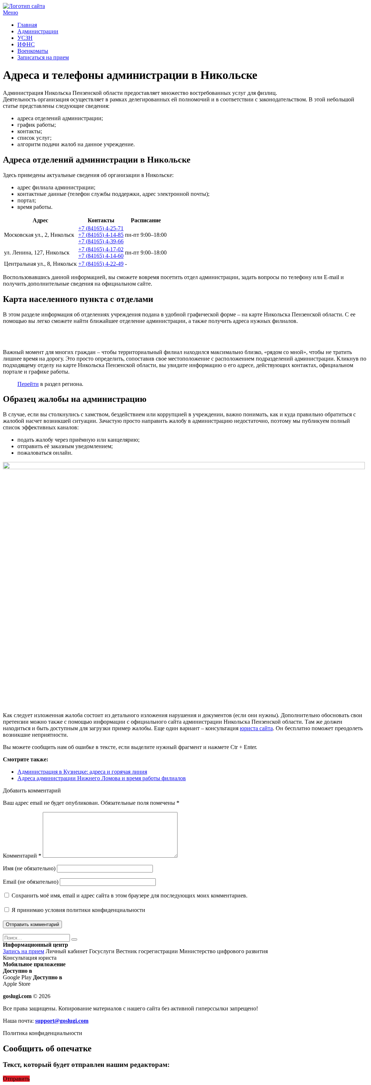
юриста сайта (256, 728)
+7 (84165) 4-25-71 (101, 228)
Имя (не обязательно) (29, 868)
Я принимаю (77, 910)
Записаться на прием (43, 57)
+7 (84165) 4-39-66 (101, 241)
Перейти (28, 384)
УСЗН (25, 38)
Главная (27, 25)
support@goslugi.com (61, 1021)
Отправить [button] (16, 1079)
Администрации (37, 31)
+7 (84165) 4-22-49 (101, 264)
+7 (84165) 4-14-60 (101, 256)
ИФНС (26, 44)
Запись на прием (23, 951)
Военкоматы (32, 51)
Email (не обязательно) (30, 882)
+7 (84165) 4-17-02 (101, 249)
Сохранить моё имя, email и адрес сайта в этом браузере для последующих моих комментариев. (129, 895)
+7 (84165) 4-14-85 (101, 235)
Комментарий (22, 856)
